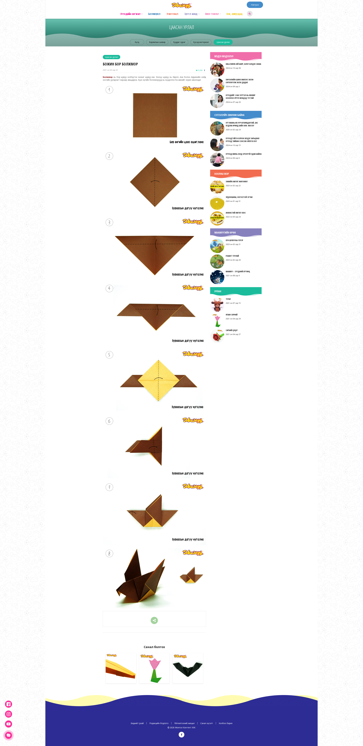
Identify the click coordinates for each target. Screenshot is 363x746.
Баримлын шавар (157, 42)
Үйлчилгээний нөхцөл (184, 723)
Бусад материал (201, 42)
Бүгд (137, 42)
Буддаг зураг (179, 42)
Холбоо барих (225, 723)
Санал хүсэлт (206, 723)
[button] (141, 13)
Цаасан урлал (223, 42)
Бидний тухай (137, 723)
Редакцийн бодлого (158, 723)
